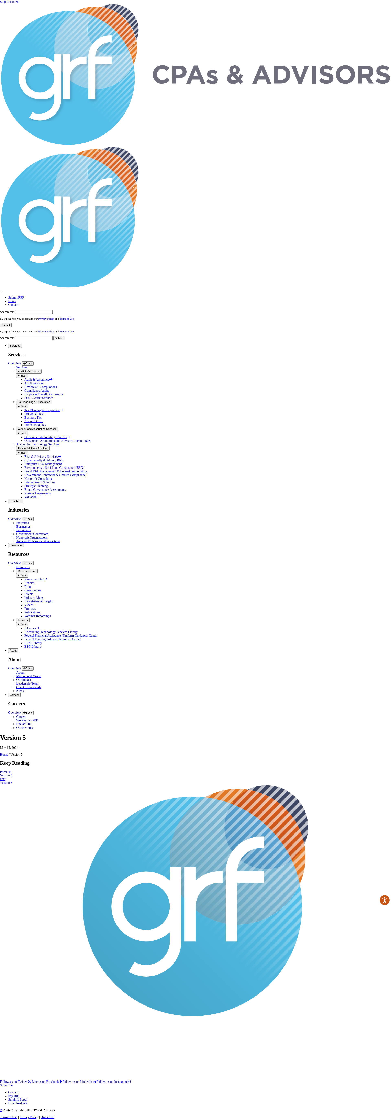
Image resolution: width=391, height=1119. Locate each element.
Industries (15, 501)
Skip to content (9, 1)
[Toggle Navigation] (1, 291)
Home (4, 754)
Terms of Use (67, 318)
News (12, 301)
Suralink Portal (17, 1099)
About (13, 650)
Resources (16, 545)
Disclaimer (47, 1117)
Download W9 (17, 1103)
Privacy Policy (46, 318)
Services (15, 345)
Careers (14, 694)
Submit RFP (16, 297)
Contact (13, 304)
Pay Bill (13, 1096)
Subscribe (6, 1085)
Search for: (7, 312)
